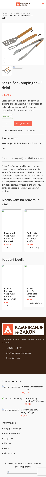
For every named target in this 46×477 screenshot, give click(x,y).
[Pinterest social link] (10, 148)
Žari (40, 143)
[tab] (17, 158)
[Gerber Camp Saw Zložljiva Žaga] (10, 410)
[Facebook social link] (7, 148)
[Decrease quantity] (3, 123)
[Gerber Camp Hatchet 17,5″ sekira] (12, 398)
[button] (12, 247)
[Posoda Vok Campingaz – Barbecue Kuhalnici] (12, 219)
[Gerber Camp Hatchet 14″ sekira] (11, 387)
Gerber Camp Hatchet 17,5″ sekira (34, 399)
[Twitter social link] (13, 148)
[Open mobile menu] (3, 4)
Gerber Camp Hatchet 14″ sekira (32, 388)
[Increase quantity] (10, 123)
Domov (5, 13)
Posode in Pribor (30, 143)
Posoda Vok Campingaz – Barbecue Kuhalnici (10, 237)
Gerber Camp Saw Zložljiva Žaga (29, 411)
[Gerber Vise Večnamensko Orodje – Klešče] (34, 219)
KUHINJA (15, 13)
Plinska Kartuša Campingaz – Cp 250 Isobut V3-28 (10, 294)
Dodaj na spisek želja (13, 130)
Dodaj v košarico (23, 124)
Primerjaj (31, 130)
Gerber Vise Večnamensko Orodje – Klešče (32, 237)
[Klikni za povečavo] (6, 60)
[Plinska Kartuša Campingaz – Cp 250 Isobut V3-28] (12, 275)
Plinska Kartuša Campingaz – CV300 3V (33, 292)
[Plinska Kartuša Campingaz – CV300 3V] (34, 275)
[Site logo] (23, 4)
